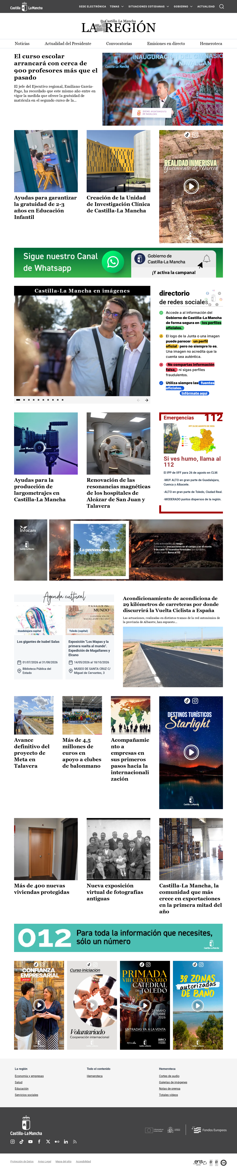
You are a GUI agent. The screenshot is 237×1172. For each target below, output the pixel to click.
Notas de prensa (169, 1088)
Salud (18, 1082)
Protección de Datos (22, 1161)
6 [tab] (43, 400)
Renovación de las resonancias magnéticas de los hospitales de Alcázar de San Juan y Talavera (118, 493)
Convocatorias (119, 43)
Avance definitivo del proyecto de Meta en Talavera (32, 753)
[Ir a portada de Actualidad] (118, 27)
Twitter (48, 1141)
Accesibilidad (83, 1161)
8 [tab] (53, 400)
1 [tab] (18, 400)
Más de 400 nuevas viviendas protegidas (41, 889)
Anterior (138, 400)
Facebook (39, 1141)
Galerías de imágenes (173, 1082)
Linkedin (65, 1141)
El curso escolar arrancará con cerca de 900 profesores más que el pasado (56, 67)
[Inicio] (60, 1125)
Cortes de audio (169, 1076)
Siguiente (146, 400)
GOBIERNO (181, 6)
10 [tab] (62, 400)
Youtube (30, 1141)
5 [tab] (38, 400)
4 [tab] (33, 400)
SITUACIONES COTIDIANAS (146, 6)
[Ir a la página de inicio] (26, 6)
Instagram (12, 1141)
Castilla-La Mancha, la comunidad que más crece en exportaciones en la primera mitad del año (190, 898)
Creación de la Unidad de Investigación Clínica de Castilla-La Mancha (118, 204)
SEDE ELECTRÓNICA (92, 6)
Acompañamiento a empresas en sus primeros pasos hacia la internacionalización (130, 759)
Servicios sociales (26, 1095)
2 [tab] (24, 400)
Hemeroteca (211, 43)
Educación (22, 1088)
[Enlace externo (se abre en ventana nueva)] (191, 186)
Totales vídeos (168, 1095)
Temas (114, 6)
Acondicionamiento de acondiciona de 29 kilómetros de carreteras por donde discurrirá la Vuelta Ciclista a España (171, 604)
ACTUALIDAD (206, 6)
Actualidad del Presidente (68, 43)
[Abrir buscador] (222, 6)
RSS (74, 1141)
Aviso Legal (44, 1161)
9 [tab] (58, 400)
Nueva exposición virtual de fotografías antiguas (115, 892)
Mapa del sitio (63, 1161)
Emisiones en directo (166, 43)
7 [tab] (48, 400)
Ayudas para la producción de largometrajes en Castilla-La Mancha (40, 489)
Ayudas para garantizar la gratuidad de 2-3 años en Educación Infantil (45, 207)
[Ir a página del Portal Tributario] (118, 549)
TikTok (21, 1141)
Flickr (57, 1141)
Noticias (22, 43)
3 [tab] (29, 400)
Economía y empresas (29, 1076)
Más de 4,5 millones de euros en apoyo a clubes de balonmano (81, 753)
